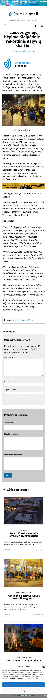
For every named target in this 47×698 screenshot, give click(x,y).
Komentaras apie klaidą (13, 454)
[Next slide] (41, 110)
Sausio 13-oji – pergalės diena (23, 660)
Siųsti (8, 475)
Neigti (23, 691)
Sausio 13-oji (27, 320)
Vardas (6, 381)
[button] (44, 666)
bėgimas (16, 320)
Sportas (31, 51)
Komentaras (9, 357)
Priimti (23, 685)
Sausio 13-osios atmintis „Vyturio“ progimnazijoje (23, 534)
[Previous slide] (5, 110)
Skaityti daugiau (38, 550)
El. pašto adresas (10, 390)
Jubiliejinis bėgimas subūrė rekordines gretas (23, 597)
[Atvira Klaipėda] (23, 16)
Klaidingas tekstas (11, 434)
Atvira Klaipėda (23, 62)
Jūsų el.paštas (10, 422)
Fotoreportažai (19, 51)
